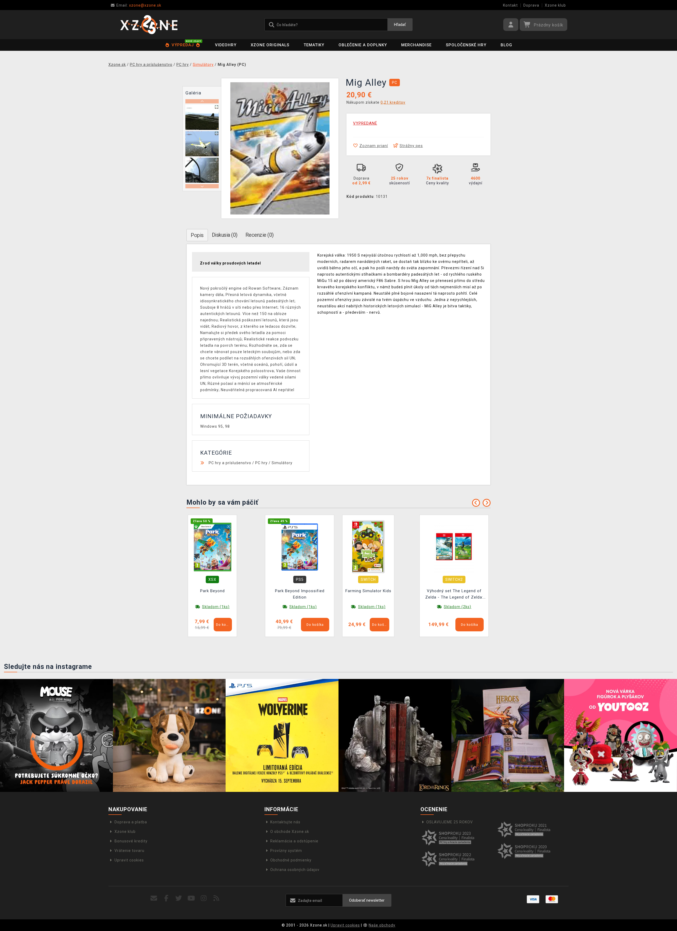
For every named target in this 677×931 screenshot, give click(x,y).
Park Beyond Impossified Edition (299, 594)
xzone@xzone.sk (138, 5)
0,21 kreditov (393, 102)
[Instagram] (204, 898)
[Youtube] (191, 898)
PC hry (261, 463)
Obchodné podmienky (291, 860)
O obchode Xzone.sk (289, 831)
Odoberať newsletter (367, 900)
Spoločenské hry (466, 45)
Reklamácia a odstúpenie (294, 841)
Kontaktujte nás (285, 822)
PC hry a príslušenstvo (230, 463)
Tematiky (314, 45)
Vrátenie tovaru (129, 850)
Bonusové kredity (131, 841)
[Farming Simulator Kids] (368, 546)
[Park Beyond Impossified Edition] (299, 546)
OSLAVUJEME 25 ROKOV (449, 822)
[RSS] (216, 898)
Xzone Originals (270, 45)
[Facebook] (166, 898)
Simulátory (282, 463)
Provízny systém (286, 850)
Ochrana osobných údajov (294, 870)
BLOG (506, 45)
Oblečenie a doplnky (362, 45)
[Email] (154, 898)
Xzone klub (555, 5)
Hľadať (400, 24)
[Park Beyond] (212, 546)
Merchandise (416, 45)
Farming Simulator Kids (368, 590)
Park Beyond (212, 590)
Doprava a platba (131, 822)
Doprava (531, 5)
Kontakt (510, 5)
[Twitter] (179, 898)
